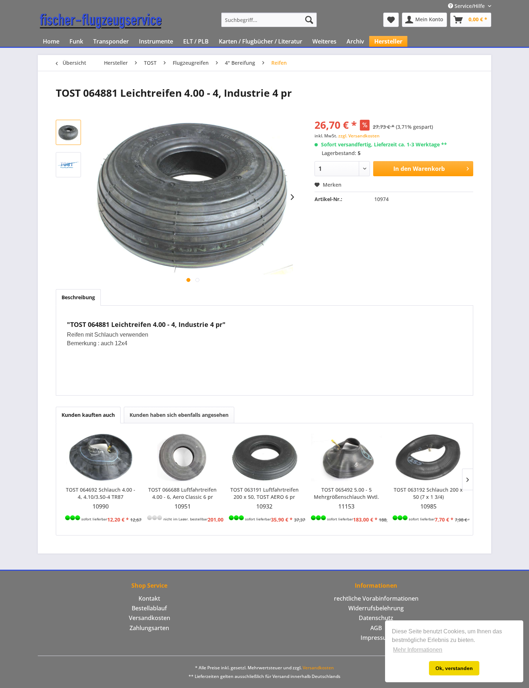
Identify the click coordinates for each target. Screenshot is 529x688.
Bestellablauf (149, 608)
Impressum (376, 638)
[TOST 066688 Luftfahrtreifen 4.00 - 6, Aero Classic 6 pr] (182, 457)
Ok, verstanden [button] (454, 668)
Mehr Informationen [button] (417, 650)
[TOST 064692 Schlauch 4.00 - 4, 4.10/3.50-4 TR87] (100, 457)
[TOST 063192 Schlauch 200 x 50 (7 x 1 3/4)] (428, 457)
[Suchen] (309, 20)
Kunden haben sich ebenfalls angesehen (179, 414)
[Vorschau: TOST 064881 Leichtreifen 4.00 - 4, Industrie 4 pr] (68, 132)
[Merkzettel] (391, 20)
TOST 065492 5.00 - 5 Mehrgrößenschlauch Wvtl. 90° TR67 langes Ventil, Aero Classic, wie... (346, 493)
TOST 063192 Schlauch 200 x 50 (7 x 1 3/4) (428, 493)
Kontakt (149, 598)
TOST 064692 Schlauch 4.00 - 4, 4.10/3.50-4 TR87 (100, 493)
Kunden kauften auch (88, 414)
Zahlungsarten (149, 628)
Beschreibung (78, 297)
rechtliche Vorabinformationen (376, 598)
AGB (376, 628)
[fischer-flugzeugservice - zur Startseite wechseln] (101, 22)
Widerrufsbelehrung (376, 608)
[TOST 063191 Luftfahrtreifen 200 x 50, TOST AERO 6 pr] (264, 457)
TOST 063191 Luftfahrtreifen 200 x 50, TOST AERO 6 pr (264, 493)
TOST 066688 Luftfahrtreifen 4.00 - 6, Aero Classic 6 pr (182, 493)
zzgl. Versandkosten (359, 136)
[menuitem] (269, 20)
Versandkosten (149, 618)
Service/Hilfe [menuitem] (469, 6)
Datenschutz (376, 618)
